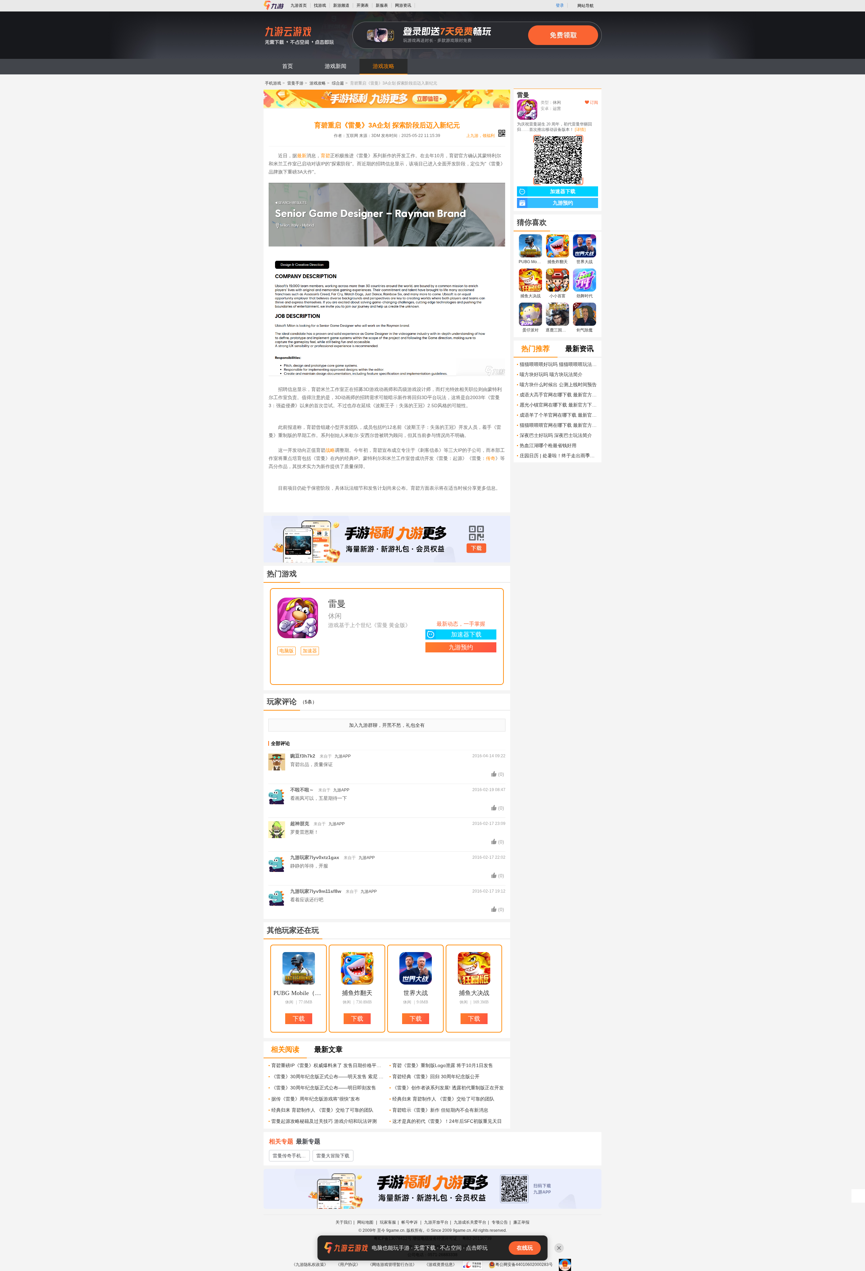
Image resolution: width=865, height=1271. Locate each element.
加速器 (310, 650)
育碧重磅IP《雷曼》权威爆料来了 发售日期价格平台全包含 (328, 1065)
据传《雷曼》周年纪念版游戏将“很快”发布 (315, 1099)
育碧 (325, 155)
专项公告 (500, 1222)
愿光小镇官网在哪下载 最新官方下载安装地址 (559, 405)
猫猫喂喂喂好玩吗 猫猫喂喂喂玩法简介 (559, 364)
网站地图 (365, 1222)
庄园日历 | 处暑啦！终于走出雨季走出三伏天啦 (559, 455)
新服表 (382, 5)
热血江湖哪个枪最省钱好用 (548, 445)
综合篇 (338, 83)
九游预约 (461, 647)
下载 (476, 548)
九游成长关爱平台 (470, 1222)
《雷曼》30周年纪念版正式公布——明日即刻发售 (323, 1087)
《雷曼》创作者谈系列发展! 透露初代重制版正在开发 (448, 1087)
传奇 (490, 458)
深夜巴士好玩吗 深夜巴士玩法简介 (556, 435)
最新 (301, 155)
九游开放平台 (436, 1222)
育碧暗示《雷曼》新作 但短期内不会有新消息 (440, 1110)
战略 (330, 450)
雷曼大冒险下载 (332, 1155)
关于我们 (344, 1222)
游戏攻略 (383, 66)
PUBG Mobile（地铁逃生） (298, 993)
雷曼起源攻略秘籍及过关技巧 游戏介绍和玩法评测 (324, 1121)
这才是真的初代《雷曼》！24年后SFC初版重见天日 (447, 1121)
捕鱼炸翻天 (357, 993)
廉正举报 (521, 1222)
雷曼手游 (295, 83)
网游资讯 (403, 5)
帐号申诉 (410, 1222)
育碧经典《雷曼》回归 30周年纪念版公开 (435, 1076)
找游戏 (320, 5)
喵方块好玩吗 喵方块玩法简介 (551, 374)
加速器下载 (466, 634)
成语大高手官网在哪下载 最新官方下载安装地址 (559, 394)
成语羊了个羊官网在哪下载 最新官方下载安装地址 (559, 415)
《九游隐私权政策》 (310, 1264)
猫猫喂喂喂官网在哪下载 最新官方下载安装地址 (559, 425)
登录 (560, 5)
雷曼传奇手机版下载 (289, 1157)
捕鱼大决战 (474, 993)
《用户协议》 (348, 1264)
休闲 (335, 616)
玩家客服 (388, 1222)
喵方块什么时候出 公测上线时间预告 (558, 384)
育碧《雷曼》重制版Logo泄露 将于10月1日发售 (442, 1065)
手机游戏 (273, 83)
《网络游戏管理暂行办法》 (392, 1264)
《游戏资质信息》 (440, 1264)
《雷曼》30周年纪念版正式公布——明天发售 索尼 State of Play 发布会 (328, 1076)
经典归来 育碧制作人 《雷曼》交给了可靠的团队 (443, 1099)
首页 (287, 66)
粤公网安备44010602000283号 (524, 1264)
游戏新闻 (335, 66)
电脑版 (286, 650)
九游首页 (299, 5)
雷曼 (337, 604)
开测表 (362, 5)
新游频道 (341, 5)
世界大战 (415, 993)
